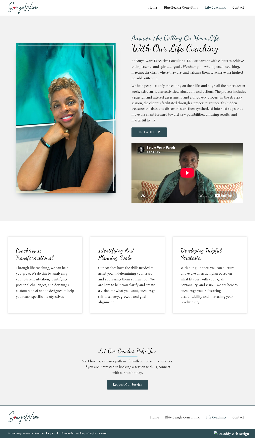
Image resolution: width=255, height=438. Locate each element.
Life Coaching (216, 417)
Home (154, 417)
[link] (152, 8)
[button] (149, 132)
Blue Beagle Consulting (182, 417)
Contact (238, 417)
